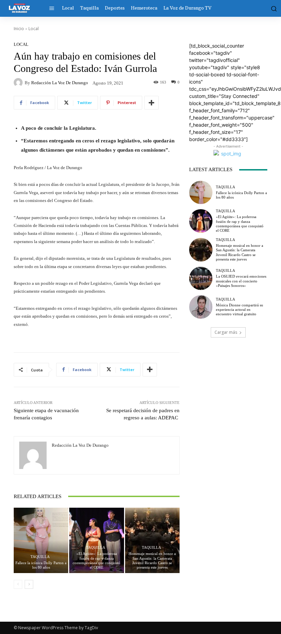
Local (33, 28)
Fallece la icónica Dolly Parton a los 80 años (40, 565)
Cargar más (226, 332)
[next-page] (29, 584)
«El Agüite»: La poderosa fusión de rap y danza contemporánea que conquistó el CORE (96, 560)
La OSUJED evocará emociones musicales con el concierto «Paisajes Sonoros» (241, 280)
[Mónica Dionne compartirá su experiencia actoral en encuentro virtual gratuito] (200, 306)
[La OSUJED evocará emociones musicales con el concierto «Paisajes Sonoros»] (200, 278)
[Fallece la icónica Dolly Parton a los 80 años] (41, 540)
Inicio (19, 28)
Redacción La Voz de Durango (59, 82)
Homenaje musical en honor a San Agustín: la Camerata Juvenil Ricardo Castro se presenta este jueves (152, 560)
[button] (272, 8)
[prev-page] (18, 584)
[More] (151, 103)
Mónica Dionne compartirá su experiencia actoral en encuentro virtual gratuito (239, 309)
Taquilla (40, 557)
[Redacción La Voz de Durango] (19, 82)
